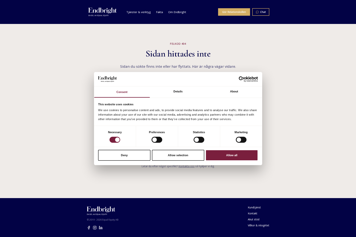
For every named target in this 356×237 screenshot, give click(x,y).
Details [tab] (178, 91)
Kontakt (252, 213)
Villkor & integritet (258, 225)
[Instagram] (95, 228)
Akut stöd (253, 219)
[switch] (157, 140)
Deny (124, 155)
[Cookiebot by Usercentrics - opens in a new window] (241, 79)
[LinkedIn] (101, 228)
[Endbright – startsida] (102, 12)
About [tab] (234, 91)
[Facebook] (89, 228)
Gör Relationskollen (234, 12)
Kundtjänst (254, 207)
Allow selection (178, 155)
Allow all (232, 155)
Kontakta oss (186, 166)
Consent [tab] (122, 92)
